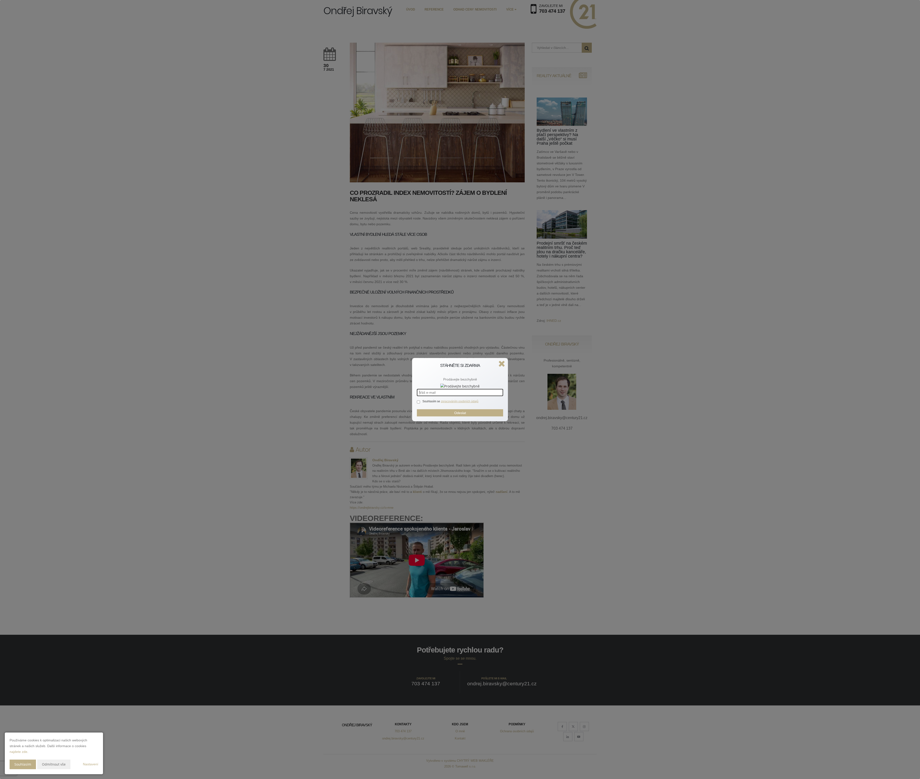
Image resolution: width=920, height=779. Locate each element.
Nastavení (90, 764)
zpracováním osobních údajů (459, 401)
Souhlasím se (431, 401)
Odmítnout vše (54, 764)
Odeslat (460, 413)
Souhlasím (22, 764)
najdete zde (18, 752)
